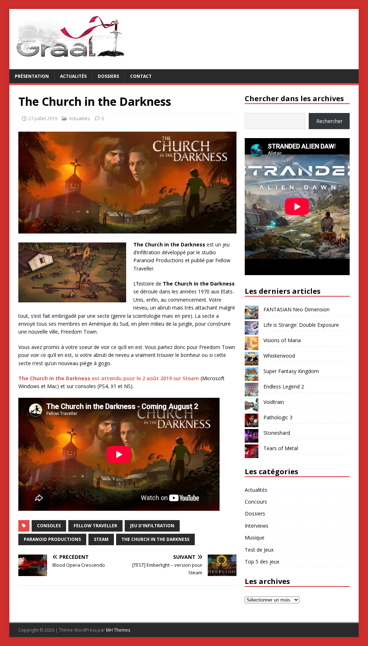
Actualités (73, 76)
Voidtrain (273, 402)
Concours (256, 501)
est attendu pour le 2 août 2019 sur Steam (108, 378)
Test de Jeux (259, 549)
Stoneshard (276, 432)
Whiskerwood (279, 355)
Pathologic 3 (278, 417)
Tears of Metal (280, 448)
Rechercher (329, 121)
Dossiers (108, 76)
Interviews (256, 525)
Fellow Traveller (95, 526)
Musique (254, 537)
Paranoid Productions (52, 539)
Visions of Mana (282, 340)
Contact (141, 76)
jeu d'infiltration (152, 526)
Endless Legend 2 (283, 386)
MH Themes (118, 630)
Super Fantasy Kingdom (291, 371)
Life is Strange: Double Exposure (301, 324)
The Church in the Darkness (155, 539)
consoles (49, 526)
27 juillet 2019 (42, 118)
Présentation (32, 76)
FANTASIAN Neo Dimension (296, 309)
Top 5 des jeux (262, 561)
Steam (101, 539)
